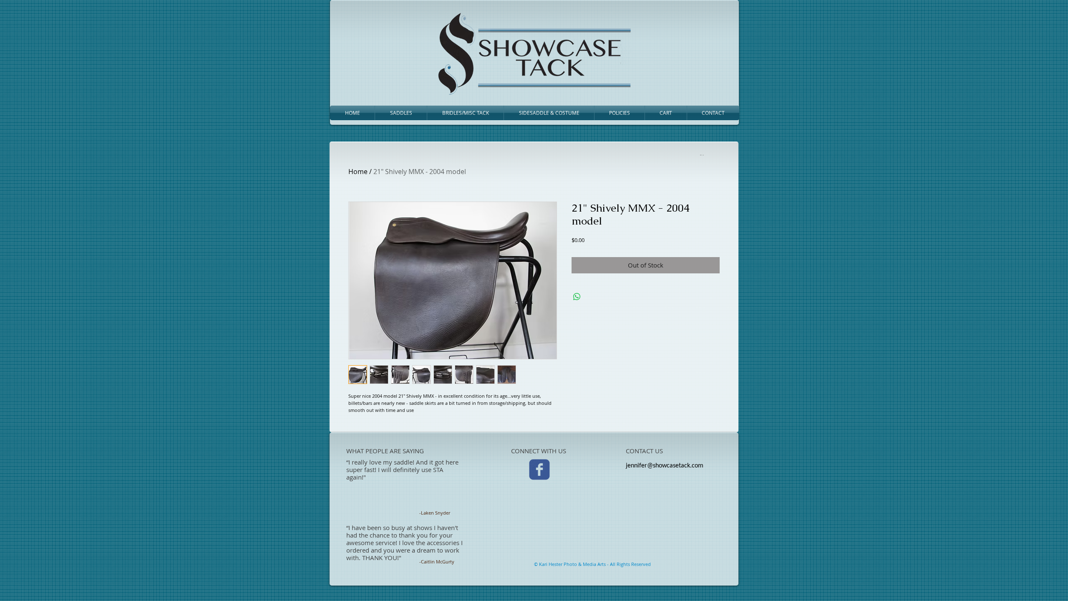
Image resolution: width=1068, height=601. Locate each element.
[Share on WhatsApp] (577, 297)
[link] (701, 154)
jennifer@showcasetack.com (664, 465)
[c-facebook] (539, 469)
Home (358, 171)
